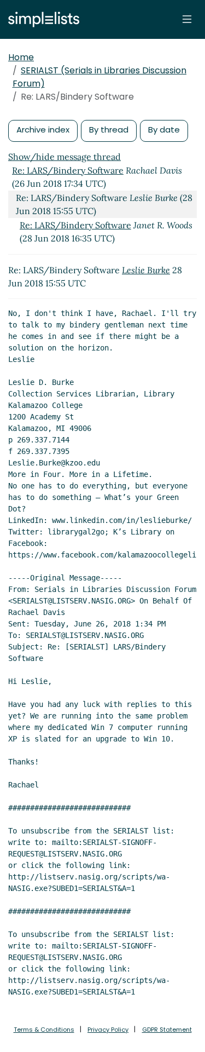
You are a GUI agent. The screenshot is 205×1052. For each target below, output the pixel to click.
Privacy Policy (107, 1029)
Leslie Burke (146, 270)
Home (21, 57)
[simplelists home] (41, 19)
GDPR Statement (167, 1029)
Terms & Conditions (44, 1029)
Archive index (42, 129)
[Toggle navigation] (187, 19)
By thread (108, 129)
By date (164, 129)
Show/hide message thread (64, 156)
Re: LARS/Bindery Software (68, 170)
